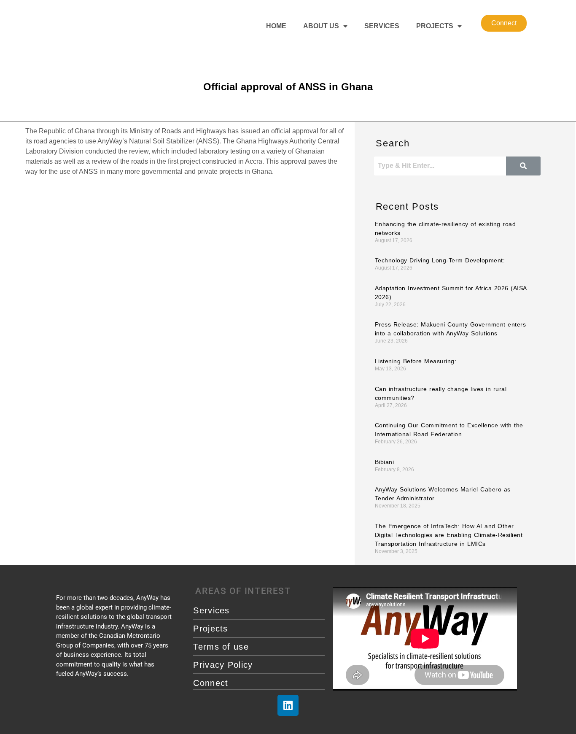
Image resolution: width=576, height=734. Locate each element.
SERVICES (381, 26)
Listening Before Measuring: (416, 361)
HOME (276, 26)
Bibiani (384, 462)
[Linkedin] (288, 705)
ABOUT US (321, 26)
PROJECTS (434, 26)
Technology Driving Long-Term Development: (440, 260)
